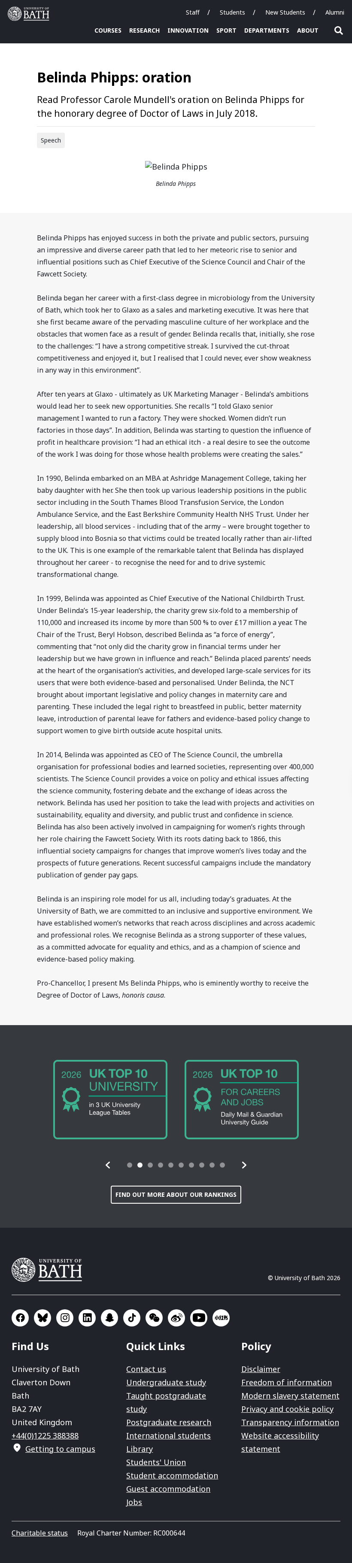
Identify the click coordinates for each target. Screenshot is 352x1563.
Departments (266, 30)
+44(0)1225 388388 (45, 1435)
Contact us (146, 1369)
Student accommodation (172, 1475)
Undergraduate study (166, 1382)
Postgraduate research (168, 1422)
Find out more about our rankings (176, 1194)
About (308, 30)
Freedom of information (286, 1382)
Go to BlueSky (42, 1317)
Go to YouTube (198, 1317)
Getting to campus (60, 1449)
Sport (226, 30)
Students (232, 12)
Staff (193, 12)
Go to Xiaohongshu (221, 1317)
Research (144, 30)
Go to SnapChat (109, 1317)
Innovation (188, 30)
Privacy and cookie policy (287, 1409)
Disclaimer (260, 1369)
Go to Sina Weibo (176, 1317)
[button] (108, 1165)
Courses (107, 30)
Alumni (334, 12)
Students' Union (156, 1462)
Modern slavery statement (290, 1395)
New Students (285, 12)
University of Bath (30, 13)
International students (168, 1435)
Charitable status (40, 1533)
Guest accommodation (168, 1489)
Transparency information (290, 1422)
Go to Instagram (64, 1317)
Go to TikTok (131, 1317)
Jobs (134, 1502)
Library (139, 1449)
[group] (110, 1099)
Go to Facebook (20, 1317)
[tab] (129, 1165)
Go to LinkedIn (87, 1317)
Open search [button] (339, 30)
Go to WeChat (154, 1317)
